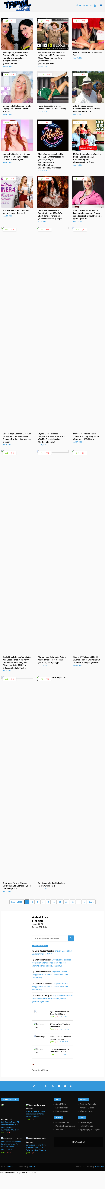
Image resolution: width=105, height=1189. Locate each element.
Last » (91, 902)
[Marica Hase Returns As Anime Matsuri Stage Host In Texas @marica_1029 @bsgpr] (52, 452)
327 (52, 1042)
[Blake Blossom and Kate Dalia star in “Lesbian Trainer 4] (17, 207)
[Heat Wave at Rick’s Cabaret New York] (88, 49)
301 (52, 1054)
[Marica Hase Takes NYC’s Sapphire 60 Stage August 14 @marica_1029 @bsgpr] (88, 229)
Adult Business (6, 1119)
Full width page (86, 1126)
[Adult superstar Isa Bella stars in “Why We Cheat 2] (52, 680)
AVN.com (59, 1129)
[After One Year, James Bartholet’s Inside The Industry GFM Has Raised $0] (88, 102)
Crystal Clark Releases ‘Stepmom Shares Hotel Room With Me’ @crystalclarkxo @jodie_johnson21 (51, 963)
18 (8, 123)
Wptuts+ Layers (86, 1111)
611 (52, 1017)
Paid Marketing (62, 1111)
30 (73, 902)
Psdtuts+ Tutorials (88, 1104)
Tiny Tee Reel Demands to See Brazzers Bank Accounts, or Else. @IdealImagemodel (52, 998)
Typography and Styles (90, 1129)
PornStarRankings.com (65, 1126)
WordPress (33, 1166)
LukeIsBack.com (62, 1122)
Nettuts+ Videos (87, 1108)
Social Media (61, 1104)
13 (78, 21)
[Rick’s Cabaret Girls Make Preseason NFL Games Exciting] (52, 102)
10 (60, 902)
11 (78, 74)
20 (66, 902)
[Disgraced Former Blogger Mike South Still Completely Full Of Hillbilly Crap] (17, 678)
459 (52, 1029)
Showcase (12, 1166)
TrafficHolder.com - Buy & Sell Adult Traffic (18, 1172)
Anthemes (99, 1166)
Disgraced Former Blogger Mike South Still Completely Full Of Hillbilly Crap (50, 975)
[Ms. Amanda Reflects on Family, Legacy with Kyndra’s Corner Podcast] (17, 102)
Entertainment (62, 1108)
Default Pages (86, 1122)
